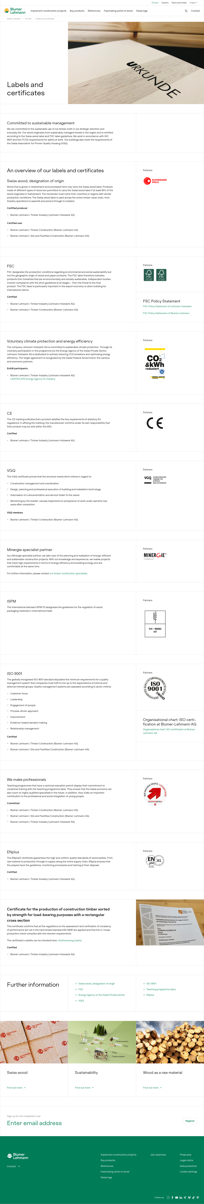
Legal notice (186, 1160)
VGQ (81, 1000)
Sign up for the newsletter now (24, 1116)
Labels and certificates (45, 19)
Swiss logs (141, 10)
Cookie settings (188, 1171)
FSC (81, 989)
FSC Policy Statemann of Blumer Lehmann (166, 313)
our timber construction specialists (68, 573)
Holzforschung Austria (70, 940)
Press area (185, 1154)
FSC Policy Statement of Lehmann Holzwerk (167, 306)
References (94, 10)
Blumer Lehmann (14, 19)
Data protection (188, 1166)
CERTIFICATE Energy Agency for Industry (32, 379)
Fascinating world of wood (118, 10)
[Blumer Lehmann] (15, 11)
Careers (165, 3)
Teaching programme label (161, 989)
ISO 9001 (151, 983)
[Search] (186, 11)
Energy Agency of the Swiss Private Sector (102, 995)
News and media (179, 3)
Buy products (77, 10)
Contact (195, 10)
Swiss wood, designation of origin (97, 983)
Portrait (155, 3)
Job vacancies (158, 1154)
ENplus (150, 995)
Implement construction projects (48, 10)
